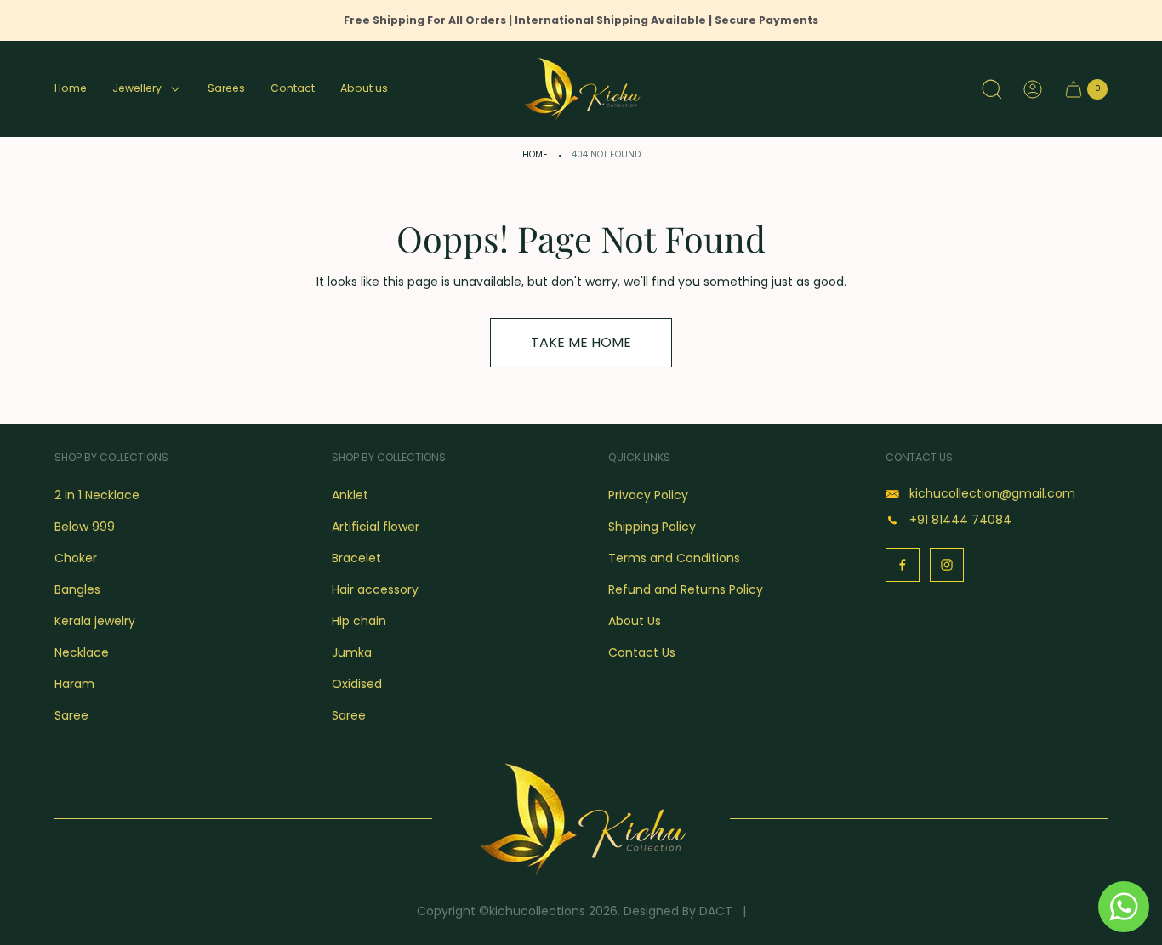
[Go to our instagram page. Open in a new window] (947, 565)
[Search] (992, 89)
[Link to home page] (581, 818)
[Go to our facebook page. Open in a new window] (903, 565)
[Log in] (1032, 89)
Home (535, 154)
